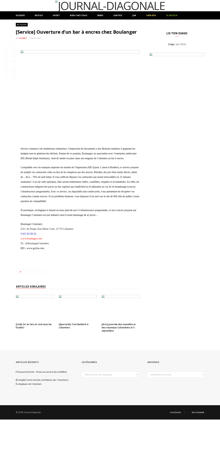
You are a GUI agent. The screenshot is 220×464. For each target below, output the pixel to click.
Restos (39, 15)
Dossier (20, 15)
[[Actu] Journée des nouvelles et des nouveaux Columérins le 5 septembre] (121, 307)
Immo (100, 15)
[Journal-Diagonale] (110, 5)
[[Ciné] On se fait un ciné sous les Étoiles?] (35, 307)
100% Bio (151, 15)
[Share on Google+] (37, 271)
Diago (172, 44)
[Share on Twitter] (10, 57)
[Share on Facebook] (10, 48)
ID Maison (171, 15)
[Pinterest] (10, 65)
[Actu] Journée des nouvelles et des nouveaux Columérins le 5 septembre (119, 327)
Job (134, 15)
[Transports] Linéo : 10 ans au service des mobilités (41, 371)
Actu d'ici (22, 24)
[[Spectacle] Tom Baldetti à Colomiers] (78, 307)
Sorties (117, 15)
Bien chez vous (78, 15)
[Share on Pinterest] (43, 271)
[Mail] (10, 74)
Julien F (23, 38)
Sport (56, 15)
